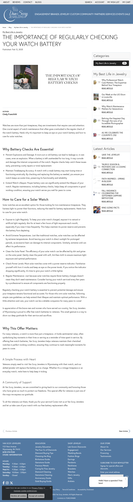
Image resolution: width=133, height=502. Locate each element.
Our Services (105, 450)
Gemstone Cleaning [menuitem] (43, 475)
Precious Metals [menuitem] (42, 465)
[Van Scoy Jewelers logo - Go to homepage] (16, 14)
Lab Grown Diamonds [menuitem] (77, 446)
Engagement (42, 14)
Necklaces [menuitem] (72, 465)
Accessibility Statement (86, 490)
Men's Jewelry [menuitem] (74, 475)
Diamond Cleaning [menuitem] (43, 471)
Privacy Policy (55, 490)
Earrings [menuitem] (71, 459)
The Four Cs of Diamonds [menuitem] (46, 450)
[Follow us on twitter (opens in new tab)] (11, 483)
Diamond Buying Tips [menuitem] (44, 453)
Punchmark (71, 498)
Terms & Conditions (68, 490)
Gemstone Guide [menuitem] (42, 462)
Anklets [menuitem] (71, 481)
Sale (127, 14)
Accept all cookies (36, 496)
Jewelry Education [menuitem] (43, 446)
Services (111, 14)
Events (120, 14)
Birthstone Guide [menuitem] (42, 459)
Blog (10, 27)
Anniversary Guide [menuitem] (43, 478)
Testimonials (105, 456)
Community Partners (92, 14)
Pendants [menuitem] (72, 462)
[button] (88, 2)
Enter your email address (110, 472)
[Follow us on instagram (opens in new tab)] (7, 483)
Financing (104, 453)
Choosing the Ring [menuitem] (43, 456)
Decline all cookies (18, 496)
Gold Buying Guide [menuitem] (43, 481)
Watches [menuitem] (71, 471)
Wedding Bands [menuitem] (74, 453)
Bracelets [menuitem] (72, 468)
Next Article (123, 431)
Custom (74, 14)
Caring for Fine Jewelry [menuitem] (45, 468)
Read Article (107, 88)
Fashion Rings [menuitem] (73, 456)
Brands (55, 14)
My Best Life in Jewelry (21, 27)
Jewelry (65, 14)
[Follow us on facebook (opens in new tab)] (4, 483)
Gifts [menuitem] (70, 478)
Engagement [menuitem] (73, 450)
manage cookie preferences (25, 491)
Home (4, 27)
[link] (6, 2)
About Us (104, 446)
